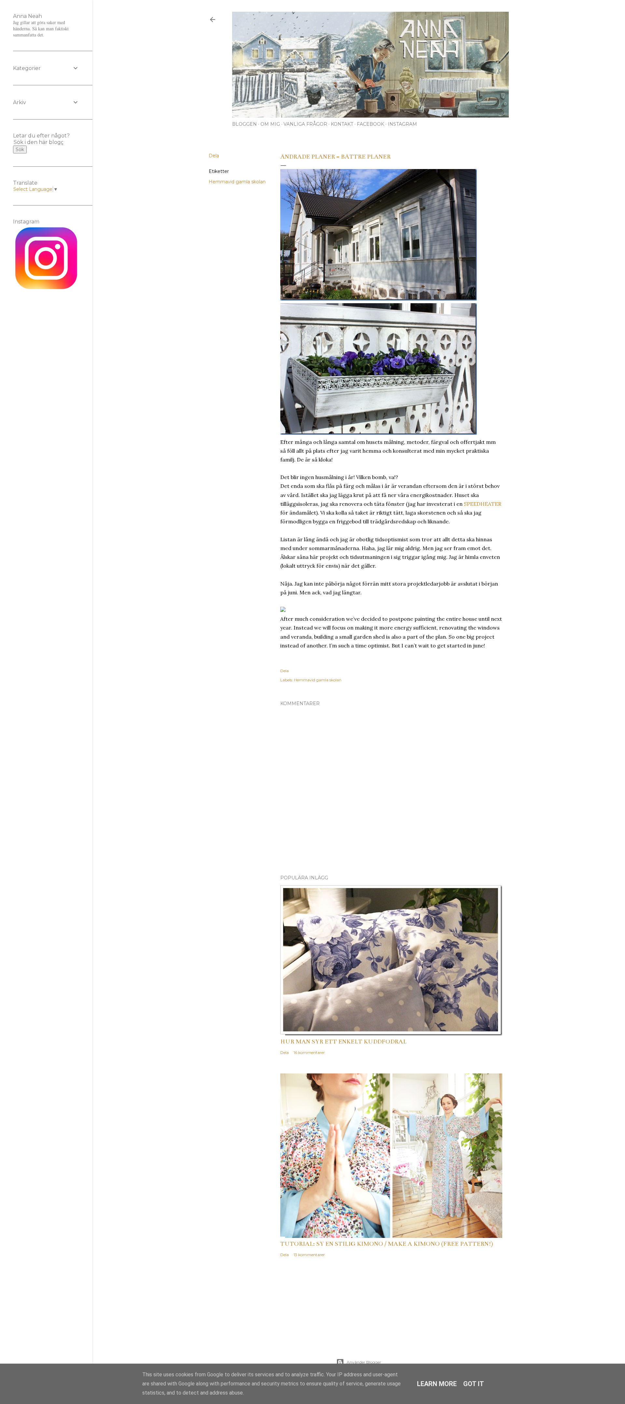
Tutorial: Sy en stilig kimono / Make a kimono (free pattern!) (386, 1243)
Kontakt (342, 124)
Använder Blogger (364, 1362)
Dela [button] (214, 156)
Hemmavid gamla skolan (237, 182)
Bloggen (244, 124)
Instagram (402, 124)
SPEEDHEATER (482, 504)
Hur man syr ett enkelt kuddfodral (343, 1041)
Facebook (370, 124)
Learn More (437, 1384)
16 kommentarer (309, 1052)
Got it (473, 1384)
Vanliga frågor (305, 124)
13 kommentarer (309, 1254)
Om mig (270, 124)
